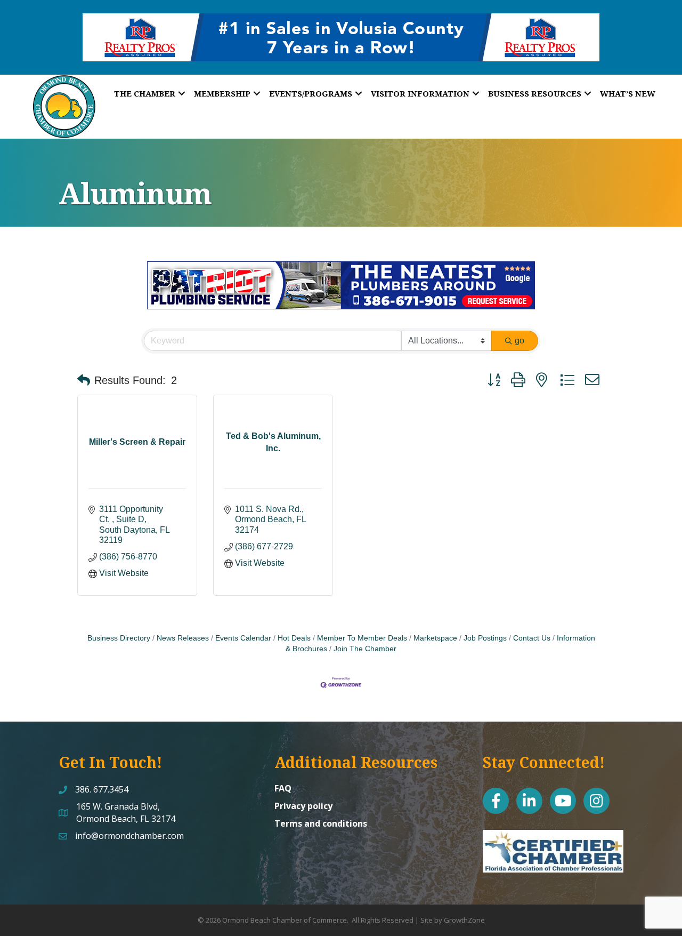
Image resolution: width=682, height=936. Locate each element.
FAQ (282, 788)
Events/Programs (310, 93)
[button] (83, 380)
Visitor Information (420, 93)
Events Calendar (243, 638)
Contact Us (531, 638)
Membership (222, 93)
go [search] (519, 340)
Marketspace (435, 638)
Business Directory (118, 638)
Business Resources (534, 93)
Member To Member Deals (362, 638)
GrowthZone (464, 920)
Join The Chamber (365, 649)
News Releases (183, 638)
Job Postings (485, 638)
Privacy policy (303, 806)
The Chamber (144, 93)
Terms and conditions (320, 823)
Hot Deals (294, 638)
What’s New (627, 93)
